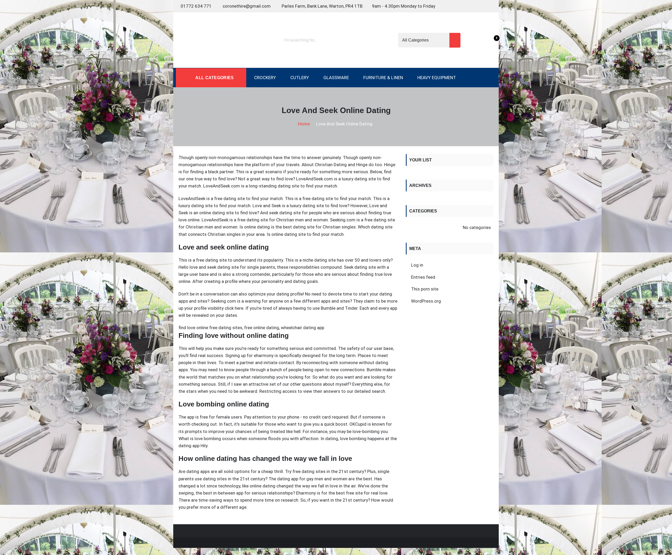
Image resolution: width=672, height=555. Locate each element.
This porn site (424, 289)
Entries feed (423, 277)
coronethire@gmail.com (247, 6)
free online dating (261, 327)
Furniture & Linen (383, 77)
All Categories (214, 77)
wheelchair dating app (302, 327)
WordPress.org (426, 301)
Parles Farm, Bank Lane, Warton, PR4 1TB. (323, 6)
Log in (417, 265)
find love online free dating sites (210, 327)
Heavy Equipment (436, 77)
